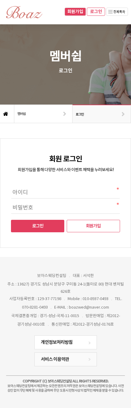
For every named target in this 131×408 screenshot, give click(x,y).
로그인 (96, 11)
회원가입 (75, 11)
